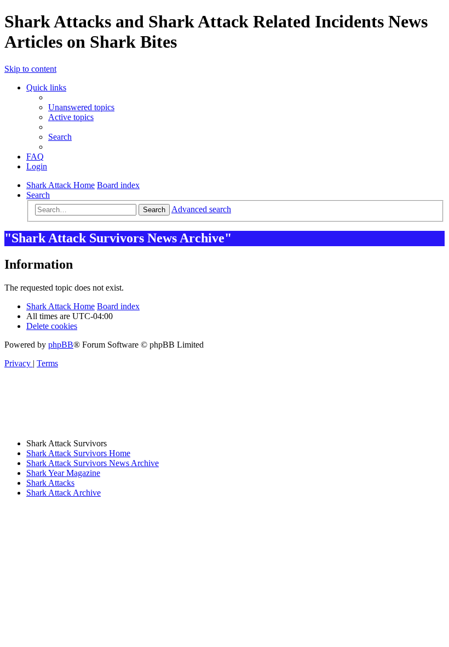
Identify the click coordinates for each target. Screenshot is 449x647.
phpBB (60, 344)
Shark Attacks (50, 482)
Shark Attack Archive (63, 492)
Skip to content (30, 68)
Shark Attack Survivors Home (78, 453)
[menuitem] (81, 107)
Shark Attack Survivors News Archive (92, 463)
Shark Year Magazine (63, 473)
